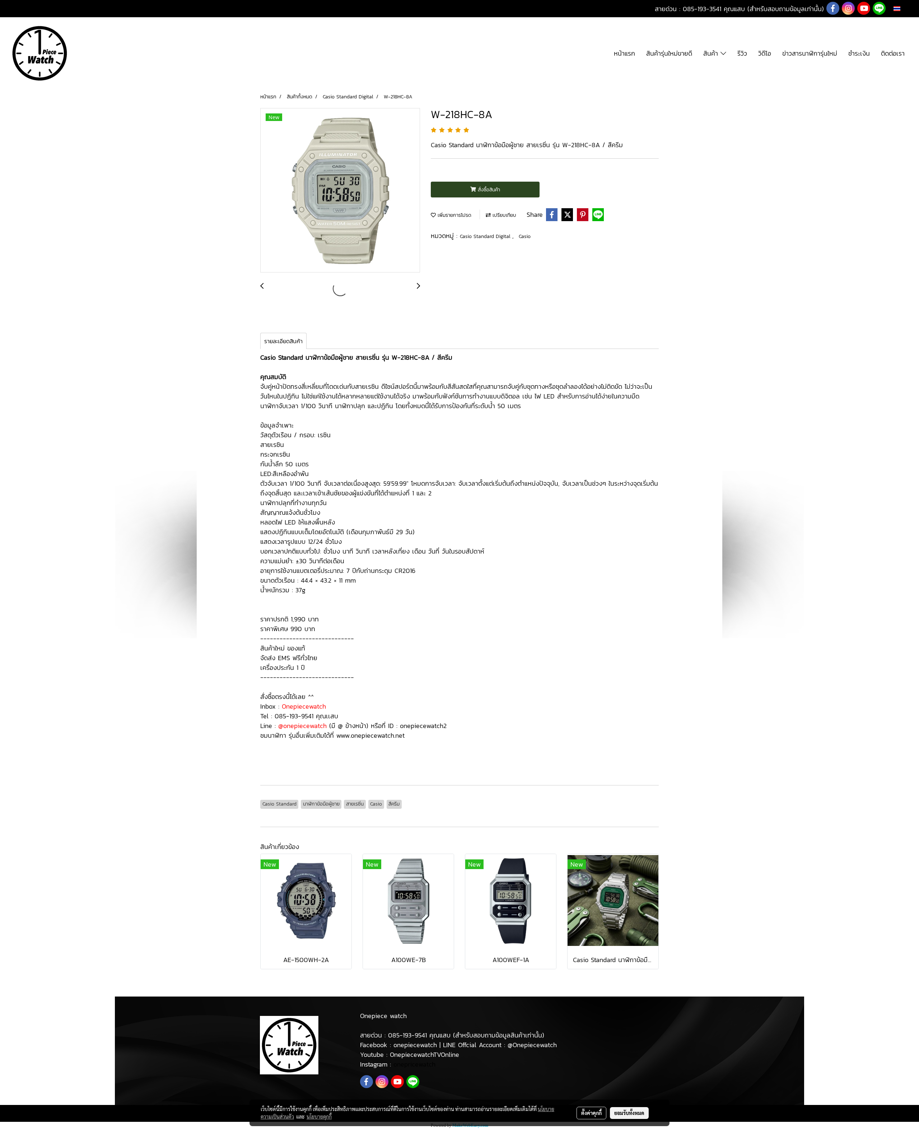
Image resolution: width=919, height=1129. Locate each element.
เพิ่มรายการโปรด (453, 215)
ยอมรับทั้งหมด (629, 1113)
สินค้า (711, 53)
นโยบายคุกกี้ (319, 1116)
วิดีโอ (764, 53)
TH (904, 8)
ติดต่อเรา (893, 53)
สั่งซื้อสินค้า (488, 189)
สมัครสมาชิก (56, 8)
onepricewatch (414, 1064)
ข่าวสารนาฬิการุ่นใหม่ (809, 53)
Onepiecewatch (304, 706)
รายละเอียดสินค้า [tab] (283, 341)
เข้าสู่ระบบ (20, 8)
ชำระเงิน (859, 53)
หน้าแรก (624, 53)
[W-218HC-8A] (340, 190)
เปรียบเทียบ (503, 215)
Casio (525, 236)
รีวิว (742, 53)
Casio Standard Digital (486, 236)
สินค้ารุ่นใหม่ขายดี (669, 53)
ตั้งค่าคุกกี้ (591, 1113)
